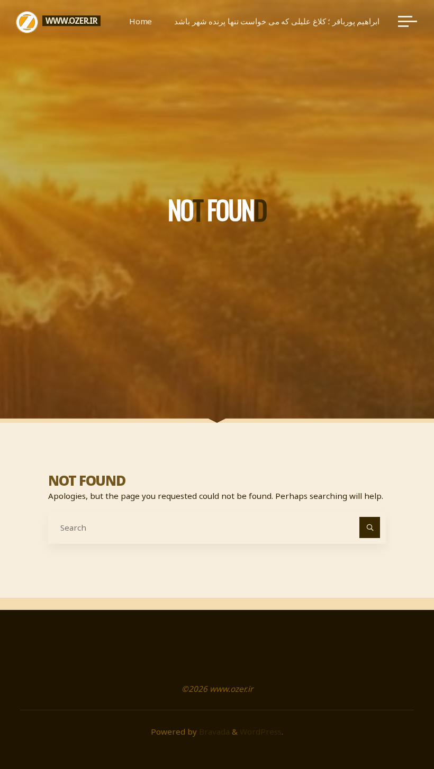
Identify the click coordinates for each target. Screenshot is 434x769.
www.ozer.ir (71, 20)
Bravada (213, 731)
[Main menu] (407, 21)
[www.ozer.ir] (27, 21)
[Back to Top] (392, 728)
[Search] (370, 527)
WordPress (261, 731)
